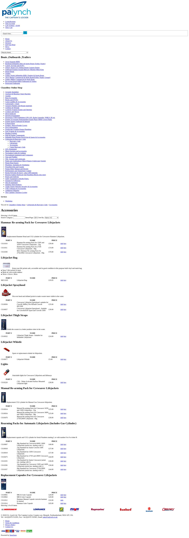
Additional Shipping (12, 190)
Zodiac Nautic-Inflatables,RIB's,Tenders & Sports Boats (24, 75)
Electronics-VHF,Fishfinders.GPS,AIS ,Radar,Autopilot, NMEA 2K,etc (30, 118)
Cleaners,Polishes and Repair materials (18, 106)
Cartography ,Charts (12, 104)
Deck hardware (10, 114)
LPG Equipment (11, 149)
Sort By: (41, 218)
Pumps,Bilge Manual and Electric (16, 169)
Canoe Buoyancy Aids (17, 147)
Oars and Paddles (11, 157)
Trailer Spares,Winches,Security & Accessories (21, 187)
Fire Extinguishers (11, 127)
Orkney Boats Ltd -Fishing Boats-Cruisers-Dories (22, 68)
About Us (8, 41)
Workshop (8, 201)
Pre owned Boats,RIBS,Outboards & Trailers (20, 81)
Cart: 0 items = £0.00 (12, 26)
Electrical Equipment (12, 116)
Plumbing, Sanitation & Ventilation (17, 165)
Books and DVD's (11, 100)
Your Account (10, 24)
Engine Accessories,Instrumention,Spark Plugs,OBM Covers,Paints (28, 119)
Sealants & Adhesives (12, 181)
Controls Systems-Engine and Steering (18, 110)
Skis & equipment (11, 183)
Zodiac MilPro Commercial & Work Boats (20, 79)
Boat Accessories (11, 98)
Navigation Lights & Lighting (15, 153)
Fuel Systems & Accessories (15, 131)
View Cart (8, 27)
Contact (8, 49)
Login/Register (10, 22)
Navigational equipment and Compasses (19, 155)
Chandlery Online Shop (17, 205)
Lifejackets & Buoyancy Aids (15, 139)
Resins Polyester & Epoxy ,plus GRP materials (21, 173)
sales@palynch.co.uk (50, 517)
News (7, 47)
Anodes (8, 96)
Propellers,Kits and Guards (14, 167)
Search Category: (7, 218)
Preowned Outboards (12, 83)
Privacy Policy (10, 525)
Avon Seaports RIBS (12, 62)
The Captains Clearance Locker (16, 192)
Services (8, 43)
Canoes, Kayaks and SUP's (14, 66)
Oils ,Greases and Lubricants (15, 159)
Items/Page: (29, 218)
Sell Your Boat (10, 45)
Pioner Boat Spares (11, 163)
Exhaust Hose (10, 123)
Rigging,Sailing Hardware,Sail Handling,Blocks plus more (25, 175)
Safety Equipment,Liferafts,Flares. (17, 179)
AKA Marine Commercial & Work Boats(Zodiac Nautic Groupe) (27, 77)
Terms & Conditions (12, 523)
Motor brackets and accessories (16, 151)
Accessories (14, 145)
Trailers (7, 73)
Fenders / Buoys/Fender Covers (16, 125)
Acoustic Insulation (12, 92)
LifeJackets (13, 143)
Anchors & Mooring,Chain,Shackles (18, 94)
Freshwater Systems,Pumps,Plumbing (18, 129)
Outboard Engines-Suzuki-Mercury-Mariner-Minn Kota (24, 70)
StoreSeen (13, 535)
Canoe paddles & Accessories (15, 102)
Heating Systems (11, 133)
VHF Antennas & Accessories (15, 188)
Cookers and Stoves (12, 112)
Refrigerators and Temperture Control (18, 171)
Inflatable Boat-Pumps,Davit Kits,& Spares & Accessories (25, 137)
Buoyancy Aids (15, 141)
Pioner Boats (9, 72)
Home (7, 39)
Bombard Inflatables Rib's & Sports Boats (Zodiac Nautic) (25, 64)
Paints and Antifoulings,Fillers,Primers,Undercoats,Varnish (25, 161)
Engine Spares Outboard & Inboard (17, 121)
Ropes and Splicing (12, 177)
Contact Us (9, 527)
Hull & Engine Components (15, 135)
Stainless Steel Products (13, 185)
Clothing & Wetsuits (12, 108)
